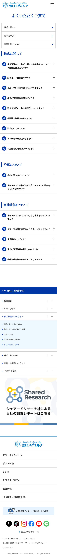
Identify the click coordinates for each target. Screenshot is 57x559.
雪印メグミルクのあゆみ (13, 324)
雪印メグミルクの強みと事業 (14, 329)
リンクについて (29, 538)
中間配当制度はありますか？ (20, 118)
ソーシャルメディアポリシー (36, 543)
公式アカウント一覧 (29, 531)
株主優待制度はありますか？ (20, 138)
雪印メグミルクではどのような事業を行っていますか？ (28, 217)
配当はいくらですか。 (17, 128)
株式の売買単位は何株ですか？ (21, 98)
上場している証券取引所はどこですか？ (24, 88)
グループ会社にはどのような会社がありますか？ (28, 229)
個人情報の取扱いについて (13, 543)
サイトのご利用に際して (12, 538)
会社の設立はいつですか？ (19, 175)
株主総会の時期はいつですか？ (21, 149)
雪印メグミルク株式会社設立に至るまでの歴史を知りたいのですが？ (28, 187)
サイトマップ (8, 547)
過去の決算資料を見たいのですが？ (22, 249)
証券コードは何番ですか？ (19, 78)
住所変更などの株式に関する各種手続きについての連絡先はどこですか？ (28, 66)
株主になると (9, 334)
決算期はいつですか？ (17, 239)
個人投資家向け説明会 (12, 339)
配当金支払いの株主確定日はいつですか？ (25, 108)
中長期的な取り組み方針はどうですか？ (24, 259)
